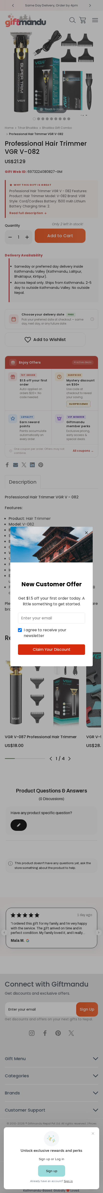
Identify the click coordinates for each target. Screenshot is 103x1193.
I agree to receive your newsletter (45, 632)
